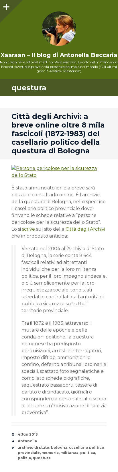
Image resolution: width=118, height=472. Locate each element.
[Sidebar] (5, 5)
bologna (59, 447)
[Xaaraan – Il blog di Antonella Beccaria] (59, 28)
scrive (28, 229)
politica (87, 453)
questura (42, 458)
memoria (50, 453)
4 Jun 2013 (28, 434)
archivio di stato (33, 447)
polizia (24, 458)
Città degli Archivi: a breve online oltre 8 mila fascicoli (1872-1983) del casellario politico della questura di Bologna (58, 133)
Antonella (27, 441)
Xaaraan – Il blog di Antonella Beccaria (59, 55)
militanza (69, 453)
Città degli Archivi (85, 229)
